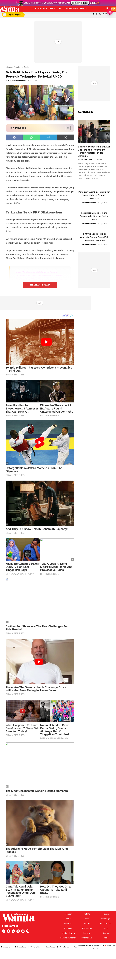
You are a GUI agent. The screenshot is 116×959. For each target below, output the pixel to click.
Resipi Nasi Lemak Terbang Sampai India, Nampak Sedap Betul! (94, 216)
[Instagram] (96, 14)
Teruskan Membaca (40, 285)
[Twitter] (100, 14)
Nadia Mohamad (85, 159)
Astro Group (96, 949)
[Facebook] (93, 14)
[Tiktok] (103, 14)
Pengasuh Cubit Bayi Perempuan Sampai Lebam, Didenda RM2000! (94, 195)
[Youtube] (106, 14)
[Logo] (8, 9)
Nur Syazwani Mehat (17, 80)
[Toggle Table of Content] (67, 128)
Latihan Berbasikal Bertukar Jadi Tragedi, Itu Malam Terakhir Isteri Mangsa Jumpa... (94, 151)
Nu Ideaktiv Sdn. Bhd (98, 945)
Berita (26, 67)
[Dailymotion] (27, 931)
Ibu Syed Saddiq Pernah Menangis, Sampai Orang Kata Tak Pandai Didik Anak (94, 237)
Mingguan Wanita (13, 67)
